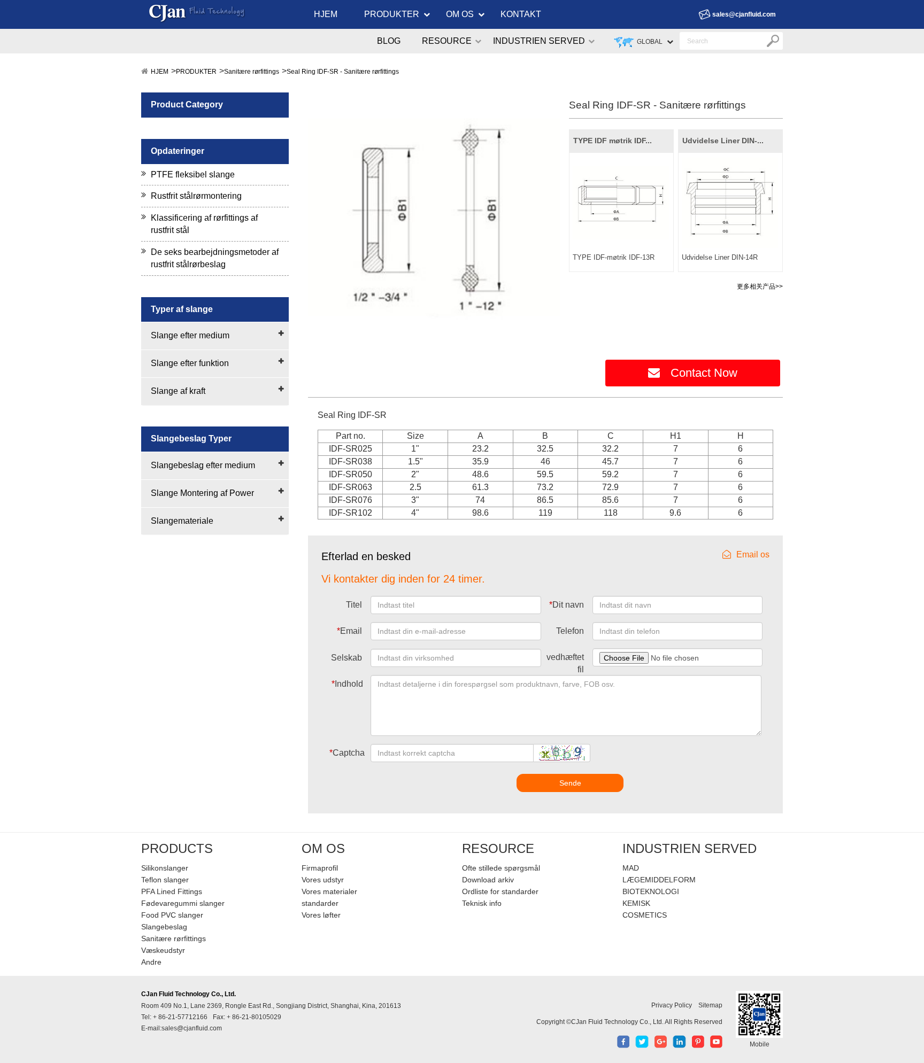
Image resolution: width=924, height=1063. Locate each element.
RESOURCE (447, 40)
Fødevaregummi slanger (183, 903)
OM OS (460, 14)
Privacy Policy (671, 1005)
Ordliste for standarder (500, 891)
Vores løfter (321, 915)
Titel (354, 604)
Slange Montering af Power (202, 493)
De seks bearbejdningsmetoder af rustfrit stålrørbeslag (215, 258)
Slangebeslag (164, 926)
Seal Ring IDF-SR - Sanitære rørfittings (343, 71)
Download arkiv (488, 879)
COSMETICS (644, 915)
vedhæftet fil (565, 663)
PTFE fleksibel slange (193, 174)
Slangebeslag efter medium (203, 465)
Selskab (346, 657)
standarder (320, 903)
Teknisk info (482, 903)
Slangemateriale (182, 520)
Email (349, 630)
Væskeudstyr (163, 950)
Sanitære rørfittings (251, 71)
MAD (630, 868)
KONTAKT (520, 14)
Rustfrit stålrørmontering (196, 195)
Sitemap (710, 1005)
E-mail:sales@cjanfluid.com (181, 1028)
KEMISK (636, 903)
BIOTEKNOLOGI (650, 891)
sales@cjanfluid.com (744, 14)
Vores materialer (329, 891)
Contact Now (704, 372)
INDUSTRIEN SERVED (539, 40)
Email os (752, 554)
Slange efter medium (190, 335)
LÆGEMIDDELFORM (659, 879)
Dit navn (566, 604)
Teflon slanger (165, 879)
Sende (570, 783)
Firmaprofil (320, 868)
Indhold (347, 683)
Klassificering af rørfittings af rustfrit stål (204, 224)
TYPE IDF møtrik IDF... (612, 140)
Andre (151, 962)
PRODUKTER (391, 14)
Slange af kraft (178, 390)
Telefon (570, 630)
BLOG (389, 40)
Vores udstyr (323, 879)
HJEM (325, 14)
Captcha (347, 752)
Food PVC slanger (172, 915)
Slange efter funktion (190, 363)
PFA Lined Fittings (171, 891)
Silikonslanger (164, 868)
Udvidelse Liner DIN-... (723, 140)
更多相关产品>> (760, 286)
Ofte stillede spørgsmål (501, 868)
